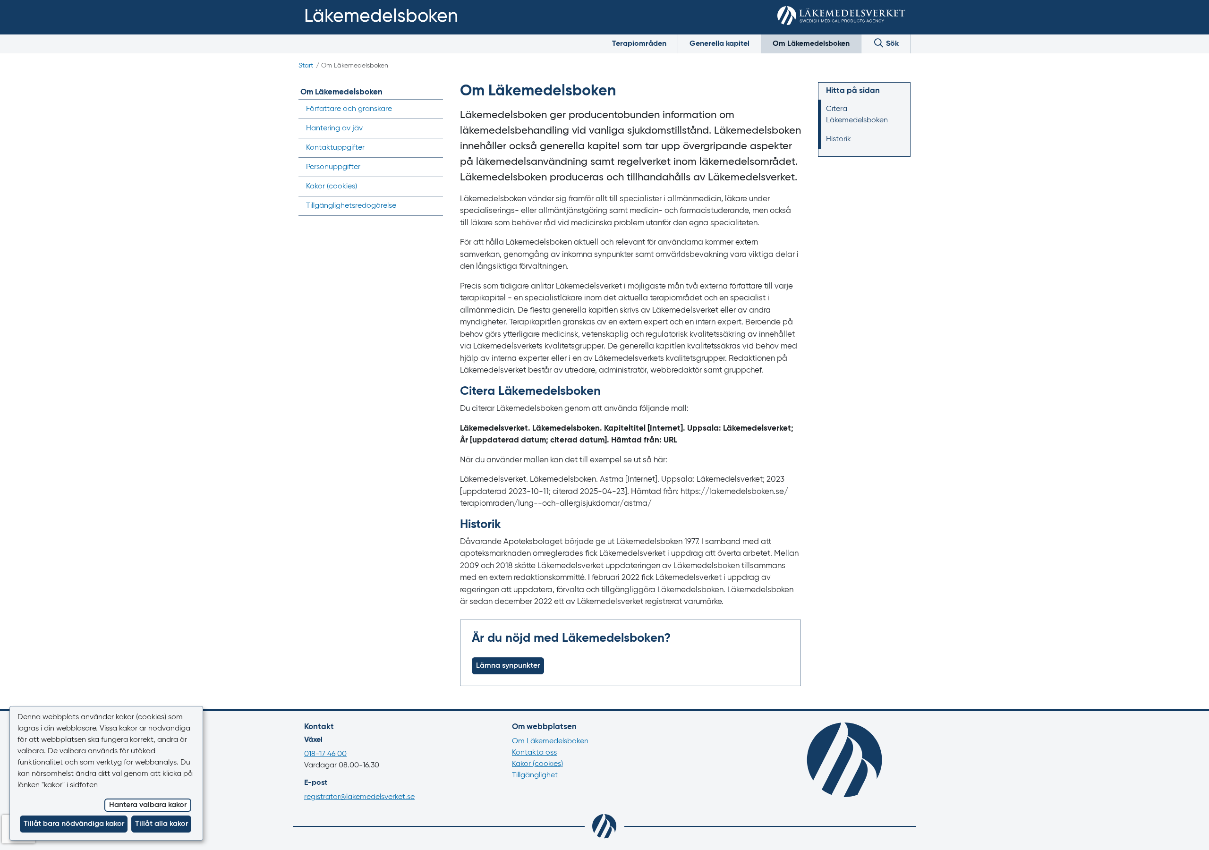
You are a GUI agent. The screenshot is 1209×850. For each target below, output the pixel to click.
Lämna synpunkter (508, 666)
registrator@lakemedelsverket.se (359, 797)
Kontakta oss (534, 752)
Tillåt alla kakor (161, 824)
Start (305, 65)
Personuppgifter (333, 167)
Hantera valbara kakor (148, 805)
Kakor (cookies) (537, 764)
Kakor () (331, 186)
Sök (891, 44)
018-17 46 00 (325, 754)
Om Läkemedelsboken (811, 44)
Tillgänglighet (535, 775)
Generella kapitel (719, 44)
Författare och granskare (349, 109)
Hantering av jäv (334, 128)
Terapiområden (639, 44)
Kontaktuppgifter (335, 148)
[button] (1188, 832)
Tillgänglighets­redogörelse (351, 206)
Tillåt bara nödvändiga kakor (74, 824)
